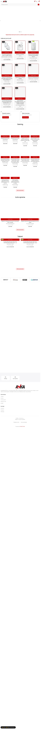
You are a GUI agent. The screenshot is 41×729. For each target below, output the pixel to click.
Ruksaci (5, 145)
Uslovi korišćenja (24, 723)
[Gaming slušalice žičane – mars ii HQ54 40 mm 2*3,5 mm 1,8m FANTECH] (25, 380)
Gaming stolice (5, 336)
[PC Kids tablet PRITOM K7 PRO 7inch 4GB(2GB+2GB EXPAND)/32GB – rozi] (7, 189)
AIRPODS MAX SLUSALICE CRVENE (20, 143)
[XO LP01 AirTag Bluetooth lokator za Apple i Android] (7, 46)
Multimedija (22, 234)
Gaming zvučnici (25, 338)
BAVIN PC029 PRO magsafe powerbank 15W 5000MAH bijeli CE (33, 55)
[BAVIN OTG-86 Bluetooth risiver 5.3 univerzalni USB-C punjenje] (10, 565)
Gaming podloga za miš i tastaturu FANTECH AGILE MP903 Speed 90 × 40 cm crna (35, 423)
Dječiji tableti (5, 233)
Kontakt (2, 704)
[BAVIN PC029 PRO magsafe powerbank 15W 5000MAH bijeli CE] (33, 46)
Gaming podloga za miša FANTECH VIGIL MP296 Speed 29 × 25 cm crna (5, 510)
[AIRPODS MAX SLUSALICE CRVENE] (20, 101)
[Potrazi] (38, 4)
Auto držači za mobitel (30, 608)
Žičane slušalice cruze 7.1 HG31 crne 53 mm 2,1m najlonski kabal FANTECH (35, 336)
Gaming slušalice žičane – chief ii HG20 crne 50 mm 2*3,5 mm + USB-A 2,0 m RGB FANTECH (15, 423)
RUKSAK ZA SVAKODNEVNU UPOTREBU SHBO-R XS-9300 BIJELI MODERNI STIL (7, 143)
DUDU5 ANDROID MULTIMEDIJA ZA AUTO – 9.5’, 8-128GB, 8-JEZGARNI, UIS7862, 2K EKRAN (20, 232)
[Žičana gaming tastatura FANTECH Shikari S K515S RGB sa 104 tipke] (15, 467)
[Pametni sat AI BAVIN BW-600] (33, 101)
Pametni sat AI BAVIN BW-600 (33, 142)
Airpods (20, 55)
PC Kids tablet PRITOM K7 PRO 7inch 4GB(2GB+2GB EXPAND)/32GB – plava (30, 627)
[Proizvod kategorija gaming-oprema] (5, 679)
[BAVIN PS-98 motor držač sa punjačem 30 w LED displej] (30, 565)
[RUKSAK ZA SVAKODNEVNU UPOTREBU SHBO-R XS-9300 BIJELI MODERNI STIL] (7, 101)
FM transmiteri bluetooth (10, 608)
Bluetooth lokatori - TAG (6, 56)
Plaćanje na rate (3, 702)
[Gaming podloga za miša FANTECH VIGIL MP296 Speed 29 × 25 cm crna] (5, 467)
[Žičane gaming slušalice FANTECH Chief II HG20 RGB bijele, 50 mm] (5, 380)
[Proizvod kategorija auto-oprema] (15, 679)
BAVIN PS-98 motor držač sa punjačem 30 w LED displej (30, 606)
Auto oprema (18, 234)
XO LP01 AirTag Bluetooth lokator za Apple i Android (7, 55)
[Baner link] (10, 246)
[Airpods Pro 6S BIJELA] (20, 46)
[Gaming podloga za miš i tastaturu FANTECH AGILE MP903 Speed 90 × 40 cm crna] (35, 380)
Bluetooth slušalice (20, 144)
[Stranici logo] (5, 1)
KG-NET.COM (22, 727)
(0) (8, 58)
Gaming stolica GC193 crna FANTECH (15, 335)
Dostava (2, 699)
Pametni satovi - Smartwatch (33, 143)
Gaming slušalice (35, 338)
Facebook (2, 709)
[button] (7, 52)
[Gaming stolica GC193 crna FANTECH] (15, 293)
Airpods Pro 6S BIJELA (20, 54)
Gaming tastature (15, 512)
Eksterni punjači (32, 57)
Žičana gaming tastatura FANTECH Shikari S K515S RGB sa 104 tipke (15, 510)
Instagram (2, 711)
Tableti (9, 233)
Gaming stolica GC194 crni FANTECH (5, 335)
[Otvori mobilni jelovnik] (1, 2)
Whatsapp (2, 712)
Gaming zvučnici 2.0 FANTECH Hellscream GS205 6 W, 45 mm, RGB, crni (25, 336)
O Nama (2, 697)
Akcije (11, 56)
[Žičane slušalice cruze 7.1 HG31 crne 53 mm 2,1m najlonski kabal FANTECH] (35, 293)
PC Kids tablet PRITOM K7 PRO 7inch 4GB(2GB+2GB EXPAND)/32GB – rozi (7, 231)
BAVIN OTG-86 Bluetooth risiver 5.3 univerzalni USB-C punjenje (10, 606)
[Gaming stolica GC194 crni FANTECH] (5, 293)
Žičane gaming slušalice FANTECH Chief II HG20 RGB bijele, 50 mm (5, 422)
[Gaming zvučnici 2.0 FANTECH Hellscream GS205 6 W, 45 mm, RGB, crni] (25, 293)
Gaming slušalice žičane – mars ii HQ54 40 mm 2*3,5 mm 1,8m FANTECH (25, 422)
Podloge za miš (35, 425)
